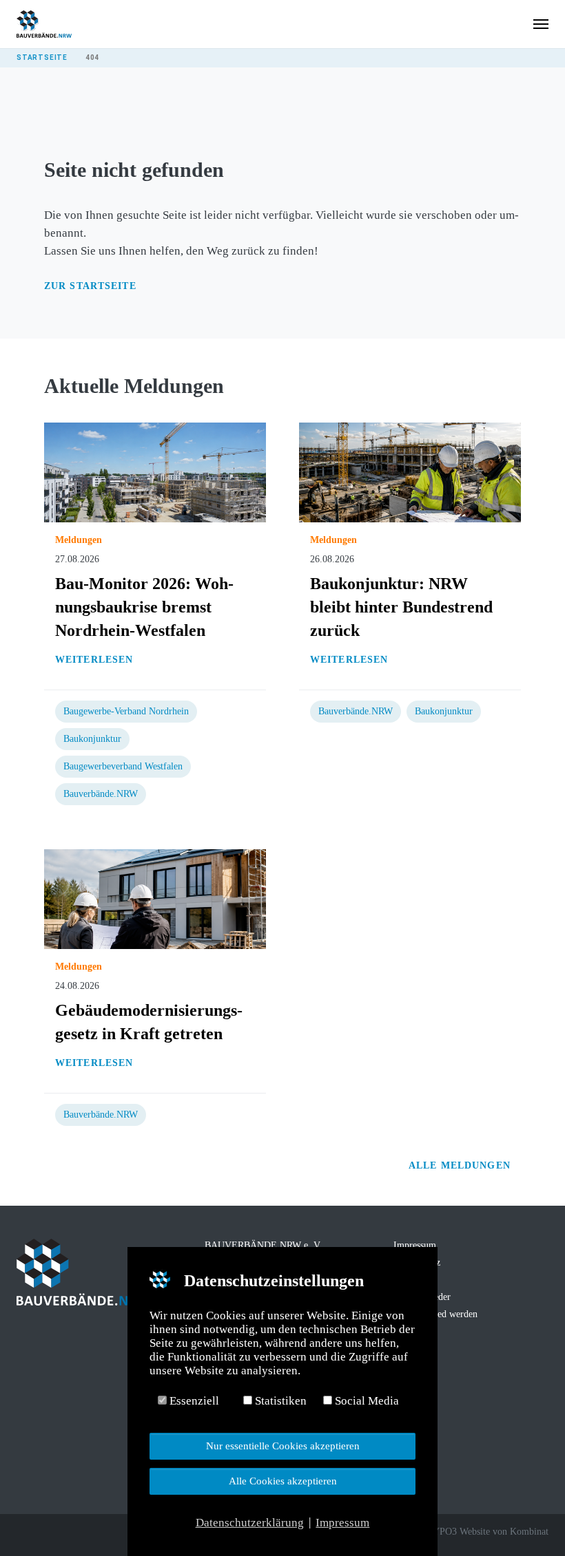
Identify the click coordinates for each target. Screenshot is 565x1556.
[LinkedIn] (62, 1533)
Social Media (365, 1400)
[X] (43, 1533)
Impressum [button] (342, 1522)
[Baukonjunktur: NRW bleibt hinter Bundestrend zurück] (410, 471)
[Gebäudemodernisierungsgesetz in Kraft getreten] (155, 898)
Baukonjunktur (92, 739)
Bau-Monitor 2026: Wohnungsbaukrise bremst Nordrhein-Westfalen (144, 607)
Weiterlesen (94, 659)
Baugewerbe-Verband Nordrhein (126, 711)
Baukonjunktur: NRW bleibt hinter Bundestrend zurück (401, 607)
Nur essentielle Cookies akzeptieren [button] (283, 1445)
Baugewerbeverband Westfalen (123, 766)
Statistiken (279, 1400)
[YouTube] (81, 1533)
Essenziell (193, 1400)
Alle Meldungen (461, 1165)
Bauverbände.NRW (100, 794)
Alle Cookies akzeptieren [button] (283, 1480)
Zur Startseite (90, 286)
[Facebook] (23, 1533)
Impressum (414, 1245)
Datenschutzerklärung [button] (250, 1522)
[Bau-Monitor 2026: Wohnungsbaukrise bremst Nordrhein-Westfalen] (155, 471)
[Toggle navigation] (540, 24)
